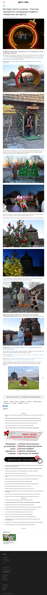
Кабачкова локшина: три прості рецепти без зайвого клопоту (16, 473)
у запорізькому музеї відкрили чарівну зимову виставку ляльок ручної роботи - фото (26, 358)
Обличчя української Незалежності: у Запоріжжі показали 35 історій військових (19, 425)
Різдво (11, 401)
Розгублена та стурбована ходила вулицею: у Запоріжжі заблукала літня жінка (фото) (20, 509)
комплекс (29, 401)
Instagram (6, 579)
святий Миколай (37, 401)
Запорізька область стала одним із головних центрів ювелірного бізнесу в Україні (19, 504)
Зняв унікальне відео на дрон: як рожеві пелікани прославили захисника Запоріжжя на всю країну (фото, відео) (23, 476)
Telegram (20, 396)
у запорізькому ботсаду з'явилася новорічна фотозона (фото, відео (20, 359)
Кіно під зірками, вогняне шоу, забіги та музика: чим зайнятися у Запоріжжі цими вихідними (22, 502)
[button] (43, 378)
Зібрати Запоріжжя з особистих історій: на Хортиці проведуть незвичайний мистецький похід (23, 418)
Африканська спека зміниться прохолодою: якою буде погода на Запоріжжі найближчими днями (23, 468)
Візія (4, 5)
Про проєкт (5, 557)
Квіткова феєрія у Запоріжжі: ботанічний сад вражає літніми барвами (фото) (18, 481)
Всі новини (23, 528)
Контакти (5, 562)
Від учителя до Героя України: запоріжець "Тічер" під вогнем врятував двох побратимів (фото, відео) (23, 420)
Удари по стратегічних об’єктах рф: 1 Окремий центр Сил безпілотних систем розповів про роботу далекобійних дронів (22, 519)
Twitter (5, 577)
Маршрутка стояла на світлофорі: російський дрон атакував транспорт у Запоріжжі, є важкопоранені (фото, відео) (24, 415)
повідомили (32, 278)
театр (26, 403)
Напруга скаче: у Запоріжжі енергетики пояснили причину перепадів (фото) (18, 514)
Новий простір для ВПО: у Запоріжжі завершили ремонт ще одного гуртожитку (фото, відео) (21, 483)
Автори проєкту (6, 567)
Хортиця (14, 403)
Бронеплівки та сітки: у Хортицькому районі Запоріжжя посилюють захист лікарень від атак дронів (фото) (24, 522)
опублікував (18, 150)
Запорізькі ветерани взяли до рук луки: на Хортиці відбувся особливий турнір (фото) (20, 524)
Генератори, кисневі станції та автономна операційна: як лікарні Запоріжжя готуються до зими (22, 496)
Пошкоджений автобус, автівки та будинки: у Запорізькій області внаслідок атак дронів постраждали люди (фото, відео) (24, 491)
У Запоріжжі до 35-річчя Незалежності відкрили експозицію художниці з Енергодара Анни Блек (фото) (23, 507)
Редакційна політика (7, 569)
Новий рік (6, 401)
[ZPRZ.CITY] (23, 2)
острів (16, 401)
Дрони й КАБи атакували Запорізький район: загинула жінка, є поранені (18, 486)
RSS (5, 589)
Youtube (5, 587)
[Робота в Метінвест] (23, 446)
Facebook (6, 575)
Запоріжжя (20, 403)
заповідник (22, 401)
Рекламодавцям (6, 559)
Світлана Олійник (6, 17)
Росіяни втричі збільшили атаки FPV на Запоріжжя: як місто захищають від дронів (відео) (22, 427)
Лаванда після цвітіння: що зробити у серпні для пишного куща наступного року (19, 488)
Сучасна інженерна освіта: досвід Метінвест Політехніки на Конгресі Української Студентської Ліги (22, 494)
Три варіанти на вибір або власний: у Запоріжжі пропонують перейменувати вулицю (20, 516)
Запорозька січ (7, 403)
